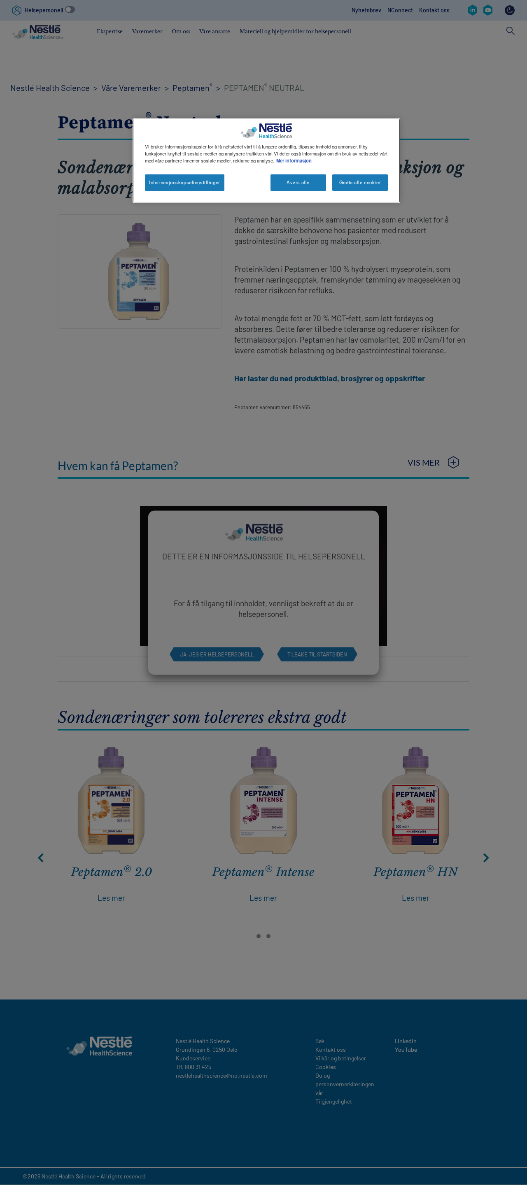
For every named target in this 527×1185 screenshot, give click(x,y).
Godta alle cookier (360, 182)
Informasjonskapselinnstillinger (184, 182)
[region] (266, 160)
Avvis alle (298, 182)
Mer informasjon (294, 160)
